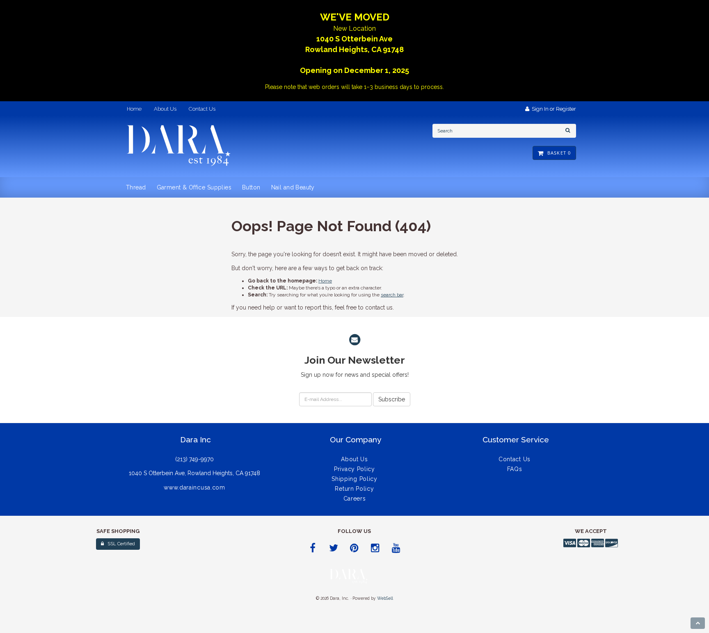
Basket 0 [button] (557, 153)
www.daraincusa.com (194, 487)
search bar (392, 295)
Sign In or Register (552, 109)
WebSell (385, 598)
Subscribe (391, 399)
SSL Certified (119, 543)
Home (325, 281)
